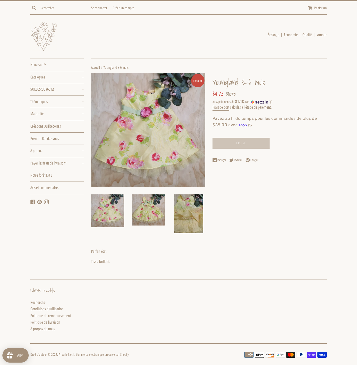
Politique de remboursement (50, 315)
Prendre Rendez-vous (44, 138)
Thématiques (57, 101)
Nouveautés (38, 64)
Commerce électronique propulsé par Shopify (102, 354)
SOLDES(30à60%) (57, 89)
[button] (269, 101)
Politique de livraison (45, 322)
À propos (57, 150)
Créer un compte (123, 7)
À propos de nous (42, 328)
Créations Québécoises (45, 126)
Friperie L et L (67, 354)
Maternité (57, 113)
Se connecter (99, 7)
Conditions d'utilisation (47, 309)
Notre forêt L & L (41, 175)
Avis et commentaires (44, 187)
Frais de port (220, 107)
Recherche (37, 302)
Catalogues (57, 77)
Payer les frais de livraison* (57, 163)
